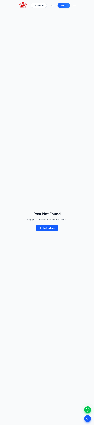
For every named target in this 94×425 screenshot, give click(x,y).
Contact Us (39, 5)
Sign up (63, 5)
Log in (52, 5)
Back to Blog (49, 228)
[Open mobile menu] (74, 5)
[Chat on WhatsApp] (87, 409)
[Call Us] (87, 418)
